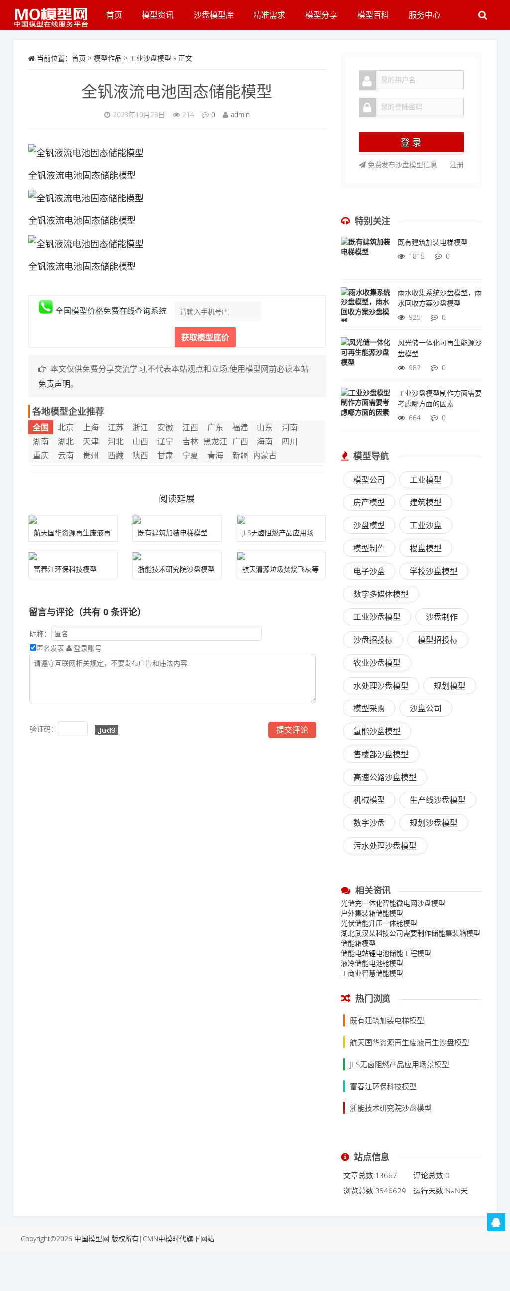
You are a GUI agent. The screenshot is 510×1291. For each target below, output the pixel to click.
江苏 (116, 427)
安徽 (165, 427)
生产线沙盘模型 (438, 799)
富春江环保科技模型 (65, 569)
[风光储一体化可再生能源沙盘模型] (365, 357)
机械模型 (369, 799)
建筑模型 (426, 502)
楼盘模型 (426, 548)
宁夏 (190, 455)
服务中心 (425, 14)
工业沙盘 (426, 525)
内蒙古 (265, 455)
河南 (290, 427)
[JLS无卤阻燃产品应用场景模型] (281, 520)
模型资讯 (158, 14)
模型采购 (369, 708)
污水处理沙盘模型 (385, 845)
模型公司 (369, 479)
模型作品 (108, 58)
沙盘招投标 (373, 639)
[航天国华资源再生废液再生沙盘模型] (73, 520)
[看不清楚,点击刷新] (106, 730)
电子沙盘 (369, 571)
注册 (457, 164)
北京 (66, 427)
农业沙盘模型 (377, 662)
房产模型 (369, 502)
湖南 (41, 441)
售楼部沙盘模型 (381, 754)
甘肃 (165, 455)
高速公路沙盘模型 (385, 777)
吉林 (190, 441)
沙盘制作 (442, 616)
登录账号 (87, 648)
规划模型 (450, 685)
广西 (240, 441)
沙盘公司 (426, 708)
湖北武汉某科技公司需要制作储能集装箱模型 (410, 933)
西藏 (116, 455)
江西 (190, 427)
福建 (240, 427)
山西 (140, 441)
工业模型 (426, 479)
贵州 (91, 455)
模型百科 (373, 14)
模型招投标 (438, 639)
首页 (114, 14)
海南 (265, 441)
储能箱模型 (358, 943)
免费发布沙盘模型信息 (401, 164)
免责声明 (54, 383)
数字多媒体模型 (381, 594)
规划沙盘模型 (434, 822)
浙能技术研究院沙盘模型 (176, 569)
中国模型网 (91, 1238)
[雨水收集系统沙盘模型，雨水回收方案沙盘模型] (365, 307)
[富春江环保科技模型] (73, 556)
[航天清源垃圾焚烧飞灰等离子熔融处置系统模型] (281, 556)
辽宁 (165, 441)
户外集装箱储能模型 (372, 913)
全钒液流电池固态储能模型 (176, 90)
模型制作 (369, 548)
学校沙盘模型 (434, 571)
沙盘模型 (369, 525)
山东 (265, 427)
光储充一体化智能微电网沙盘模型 (393, 903)
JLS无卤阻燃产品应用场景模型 (399, 1064)
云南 (66, 455)
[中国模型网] (54, 12)
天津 (91, 441)
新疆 (240, 455)
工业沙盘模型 (150, 58)
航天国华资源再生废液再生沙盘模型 (409, 1042)
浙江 (140, 427)
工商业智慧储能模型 (372, 973)
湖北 (66, 441)
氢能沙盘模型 (377, 731)
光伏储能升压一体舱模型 (379, 923)
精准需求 (269, 14)
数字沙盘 (369, 822)
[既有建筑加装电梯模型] (177, 520)
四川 (290, 441)
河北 (116, 441)
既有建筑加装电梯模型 (173, 532)
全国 (41, 427)
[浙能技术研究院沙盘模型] (177, 556)
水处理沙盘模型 (381, 685)
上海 (91, 427)
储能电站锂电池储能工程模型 (386, 953)
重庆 (41, 455)
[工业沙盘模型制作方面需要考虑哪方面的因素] (365, 407)
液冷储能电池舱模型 (372, 963)
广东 (215, 427)
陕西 (140, 455)
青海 (215, 455)
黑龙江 (215, 441)
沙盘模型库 (214, 14)
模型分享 (321, 14)
